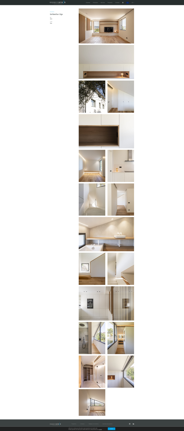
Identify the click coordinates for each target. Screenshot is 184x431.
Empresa (88, 2)
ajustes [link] (100, 429)
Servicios (103, 2)
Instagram (122, 2)
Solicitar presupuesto (107, 424)
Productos (95, 2)
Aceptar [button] (111, 428)
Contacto (117, 2)
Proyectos (110, 2)
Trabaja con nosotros (94, 424)
